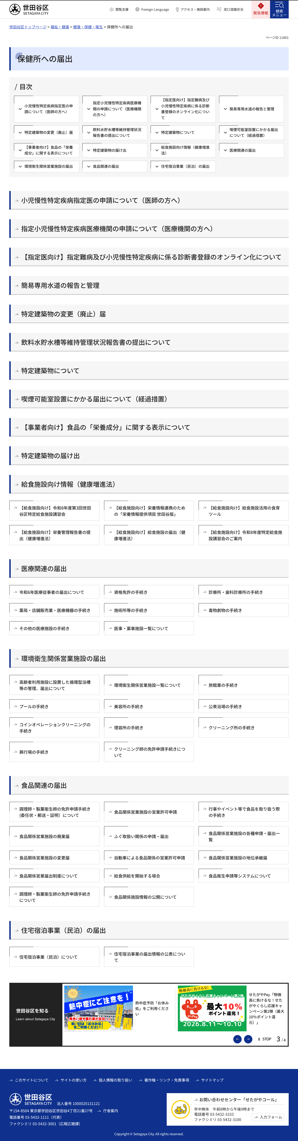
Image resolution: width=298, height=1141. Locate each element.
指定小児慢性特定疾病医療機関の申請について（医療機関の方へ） (119, 228)
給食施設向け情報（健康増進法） (70, 484)
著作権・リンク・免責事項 (166, 1079)
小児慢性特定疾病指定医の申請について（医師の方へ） (102, 200)
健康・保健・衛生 (88, 27)
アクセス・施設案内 (195, 9)
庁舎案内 (110, 1110)
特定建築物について (50, 370)
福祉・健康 (60, 27)
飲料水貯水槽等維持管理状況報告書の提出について (96, 342)
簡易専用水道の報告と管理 (60, 285)
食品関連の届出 (44, 785)
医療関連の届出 (44, 568)
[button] (119, 9)
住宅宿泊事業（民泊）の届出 (63, 930)
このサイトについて (31, 1079)
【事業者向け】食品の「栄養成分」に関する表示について (105, 427)
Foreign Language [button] (155, 9)
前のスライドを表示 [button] (241, 1039)
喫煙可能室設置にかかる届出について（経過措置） (96, 398)
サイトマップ (212, 1079)
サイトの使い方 (74, 1079)
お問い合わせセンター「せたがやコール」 (239, 1099)
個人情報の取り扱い (115, 1079)
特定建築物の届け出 (50, 455)
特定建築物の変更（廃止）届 (63, 313)
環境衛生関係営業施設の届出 (63, 658)
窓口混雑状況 (233, 9)
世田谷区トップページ (28, 27)
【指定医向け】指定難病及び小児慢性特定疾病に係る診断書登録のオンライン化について (151, 256)
